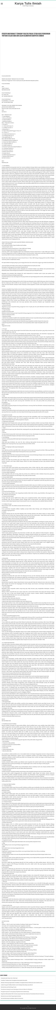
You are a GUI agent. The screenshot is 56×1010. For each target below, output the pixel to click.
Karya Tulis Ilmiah (28, 3)
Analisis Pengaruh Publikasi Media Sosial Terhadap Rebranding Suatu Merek (17, 984)
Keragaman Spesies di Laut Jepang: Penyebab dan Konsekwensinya (15, 991)
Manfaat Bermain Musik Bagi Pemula (8, 987)
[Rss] (28, 1006)
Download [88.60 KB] (6, 75)
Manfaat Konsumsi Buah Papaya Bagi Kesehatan (11, 996)
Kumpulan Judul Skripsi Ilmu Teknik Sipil (9, 978)
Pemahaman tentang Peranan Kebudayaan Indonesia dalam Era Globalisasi (16, 989)
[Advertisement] (28, 20)
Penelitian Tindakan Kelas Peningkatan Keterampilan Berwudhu (14, 980)
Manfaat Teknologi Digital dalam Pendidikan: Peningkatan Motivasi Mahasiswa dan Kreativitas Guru (21, 982)
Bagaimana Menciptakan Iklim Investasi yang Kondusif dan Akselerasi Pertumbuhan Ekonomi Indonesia (22, 993)
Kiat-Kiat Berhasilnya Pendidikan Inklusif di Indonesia (12, 998)
